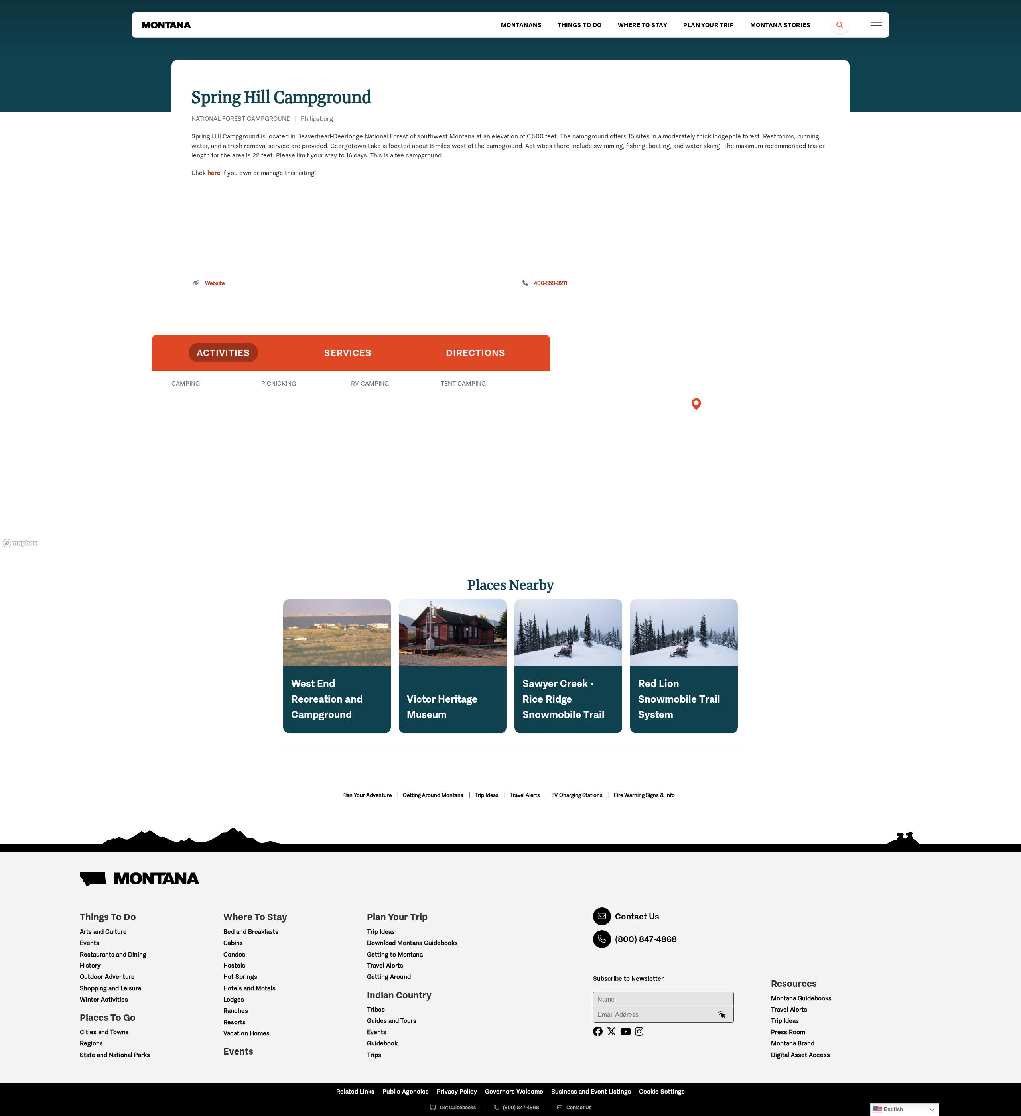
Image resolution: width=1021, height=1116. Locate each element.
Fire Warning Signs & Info (644, 795)
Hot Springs (240, 976)
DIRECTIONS (475, 352)
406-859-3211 (550, 283)
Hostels (234, 965)
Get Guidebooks (458, 1107)
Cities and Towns (104, 1032)
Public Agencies (405, 1091)
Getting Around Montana (434, 795)
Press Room (788, 1032)
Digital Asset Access (800, 1055)
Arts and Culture (103, 931)
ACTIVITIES (223, 352)
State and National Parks (115, 1055)
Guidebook (382, 1043)
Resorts (234, 1022)
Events (89, 943)
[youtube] (625, 1032)
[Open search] (840, 25)
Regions (91, 1043)
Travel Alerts (525, 795)
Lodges (233, 999)
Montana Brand (792, 1043)
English (892, 1109)
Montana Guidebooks (801, 998)
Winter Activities (104, 999)
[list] (350, 424)
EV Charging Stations (577, 795)
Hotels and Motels (249, 988)
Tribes (376, 1009)
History (90, 965)
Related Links (355, 1091)
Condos (234, 954)
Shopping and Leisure (111, 988)
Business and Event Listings (591, 1091)
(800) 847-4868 (646, 939)
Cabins (233, 943)
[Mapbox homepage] (19, 543)
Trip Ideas (487, 795)
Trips (374, 1055)
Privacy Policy (457, 1091)
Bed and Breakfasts (250, 931)
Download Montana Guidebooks (412, 943)
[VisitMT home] (166, 25)
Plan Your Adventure (367, 795)
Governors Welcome (514, 1091)
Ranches (235, 1010)
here (214, 173)
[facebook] (598, 1032)
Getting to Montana (395, 954)
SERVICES (348, 352)
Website (215, 283)
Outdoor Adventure (107, 976)
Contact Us (637, 916)
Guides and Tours (391, 1020)
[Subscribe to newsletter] (722, 1015)
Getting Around (389, 976)
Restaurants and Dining (113, 954)
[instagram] (639, 1032)
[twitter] (611, 1032)
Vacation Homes (246, 1033)
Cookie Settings (662, 1091)
